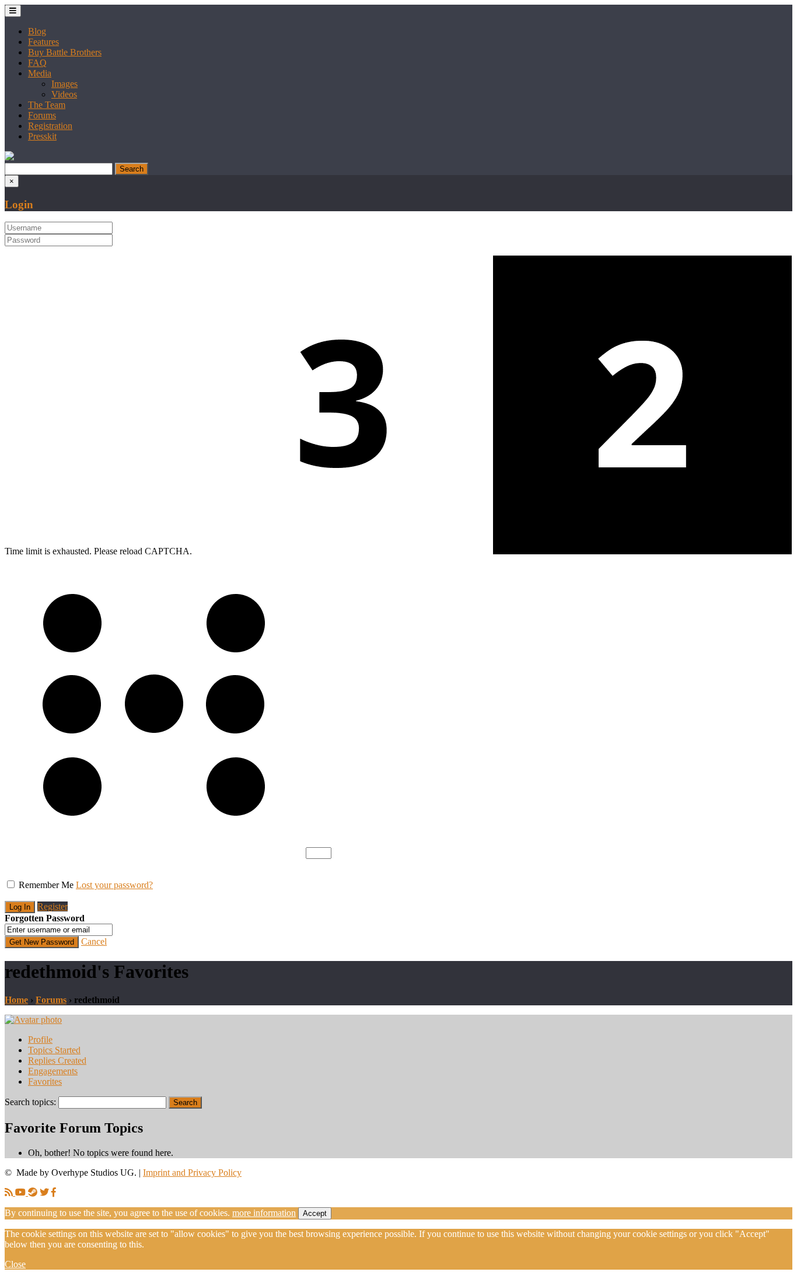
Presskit (42, 136)
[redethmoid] (33, 1020)
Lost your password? (114, 885)
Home (16, 1000)
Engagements (53, 1071)
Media (39, 73)
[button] (9, 157)
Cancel (94, 941)
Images (64, 84)
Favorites (45, 1081)
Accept (315, 1213)
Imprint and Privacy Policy (192, 1172)
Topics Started (54, 1050)
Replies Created (57, 1060)
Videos (64, 94)
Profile (40, 1039)
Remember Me (46, 885)
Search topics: (30, 1102)
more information (264, 1213)
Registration (50, 126)
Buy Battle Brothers (65, 52)
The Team (46, 105)
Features (43, 42)
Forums (42, 115)
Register (52, 906)
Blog (37, 31)
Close (15, 1264)
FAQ (37, 63)
